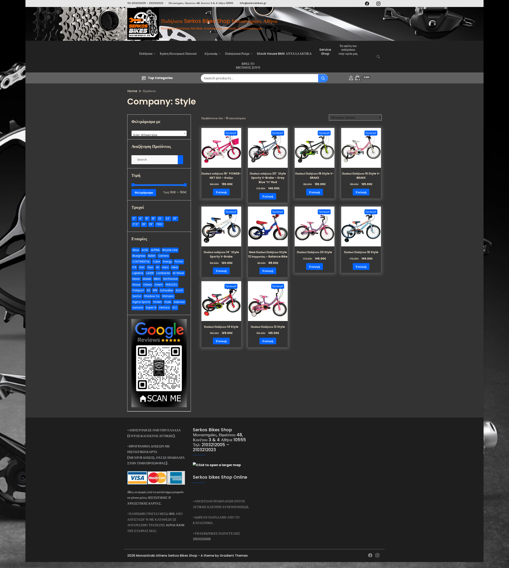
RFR (155, 290)
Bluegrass (138, 256)
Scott (179, 290)
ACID (145, 250)
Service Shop (325, 51)
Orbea (147, 285)
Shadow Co (151, 296)
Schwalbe (166, 290)
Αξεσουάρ (211, 53)
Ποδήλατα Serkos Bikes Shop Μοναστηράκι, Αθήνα (219, 21)
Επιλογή (221, 192)
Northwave (170, 279)
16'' (147, 219)
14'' (141, 219)
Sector (136, 296)
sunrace (137, 307)
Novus (136, 285)
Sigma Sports (141, 302)
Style (167, 302)
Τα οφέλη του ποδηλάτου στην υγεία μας (348, 50)
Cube (156, 262)
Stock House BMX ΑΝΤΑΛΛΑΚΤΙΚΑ (284, 53)
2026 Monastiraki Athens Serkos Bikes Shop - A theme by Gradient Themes (187, 555)
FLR (134, 267)
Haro (165, 267)
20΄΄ (160, 219)
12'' (134, 219)
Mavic (136, 279)
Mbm (157, 279)
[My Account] (351, 77)
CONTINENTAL (141, 262)
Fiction (179, 262)
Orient (158, 285)
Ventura (164, 307)
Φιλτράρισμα (144, 192)
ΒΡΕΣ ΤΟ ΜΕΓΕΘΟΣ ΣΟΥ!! (248, 65)
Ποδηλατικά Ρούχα (237, 53)
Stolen (157, 302)
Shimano (168, 296)
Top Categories (160, 78)
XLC (174, 307)
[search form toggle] (378, 57)
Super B (151, 307)
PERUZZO (171, 285)
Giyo (150, 267)
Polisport (138, 290)
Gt (157, 267)
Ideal (174, 267)
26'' (175, 219)
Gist (142, 267)
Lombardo (163, 273)
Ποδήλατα (145, 53)
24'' (168, 219)
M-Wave (178, 273)
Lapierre (137, 273)
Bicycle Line (170, 250)
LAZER (150, 273)
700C (159, 224)
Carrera (163, 256)
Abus (135, 250)
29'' (151, 224)
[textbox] (159, 135)
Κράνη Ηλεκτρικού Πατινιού (178, 53)
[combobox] (159, 133)
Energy (167, 262)
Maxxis (147, 279)
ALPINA (155, 250)
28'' (144, 224)
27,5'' (135, 224)
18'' (153, 219)
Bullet (151, 256)
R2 (148, 290)
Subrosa (179, 302)
